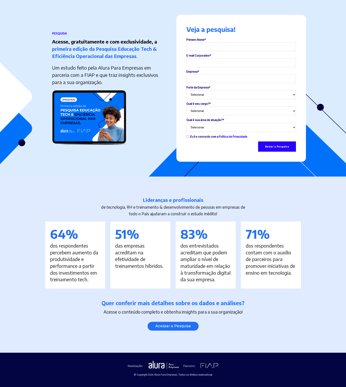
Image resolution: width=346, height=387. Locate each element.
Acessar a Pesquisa (173, 326)
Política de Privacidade (233, 136)
